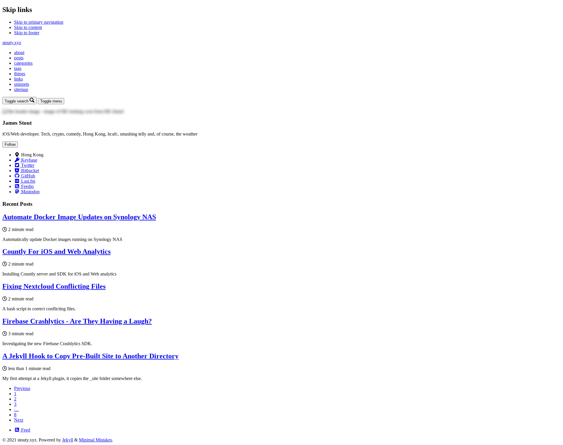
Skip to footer (26, 32)
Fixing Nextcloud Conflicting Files (54, 286)
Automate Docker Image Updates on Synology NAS (79, 217)
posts (18, 57)
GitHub (27, 175)
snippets (21, 84)
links (18, 78)
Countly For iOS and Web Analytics (56, 251)
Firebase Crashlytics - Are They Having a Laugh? (77, 321)
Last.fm (27, 181)
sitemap (21, 89)
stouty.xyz (11, 42)
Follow (10, 144)
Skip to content (28, 27)
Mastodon (30, 191)
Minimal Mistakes (95, 439)
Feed (25, 429)
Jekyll (67, 439)
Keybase (28, 160)
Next (18, 419)
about (19, 52)
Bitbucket (29, 170)
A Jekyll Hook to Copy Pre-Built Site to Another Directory (90, 356)
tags (17, 68)
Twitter (27, 165)
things (19, 73)
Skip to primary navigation (38, 22)
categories (23, 63)
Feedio (27, 186)
